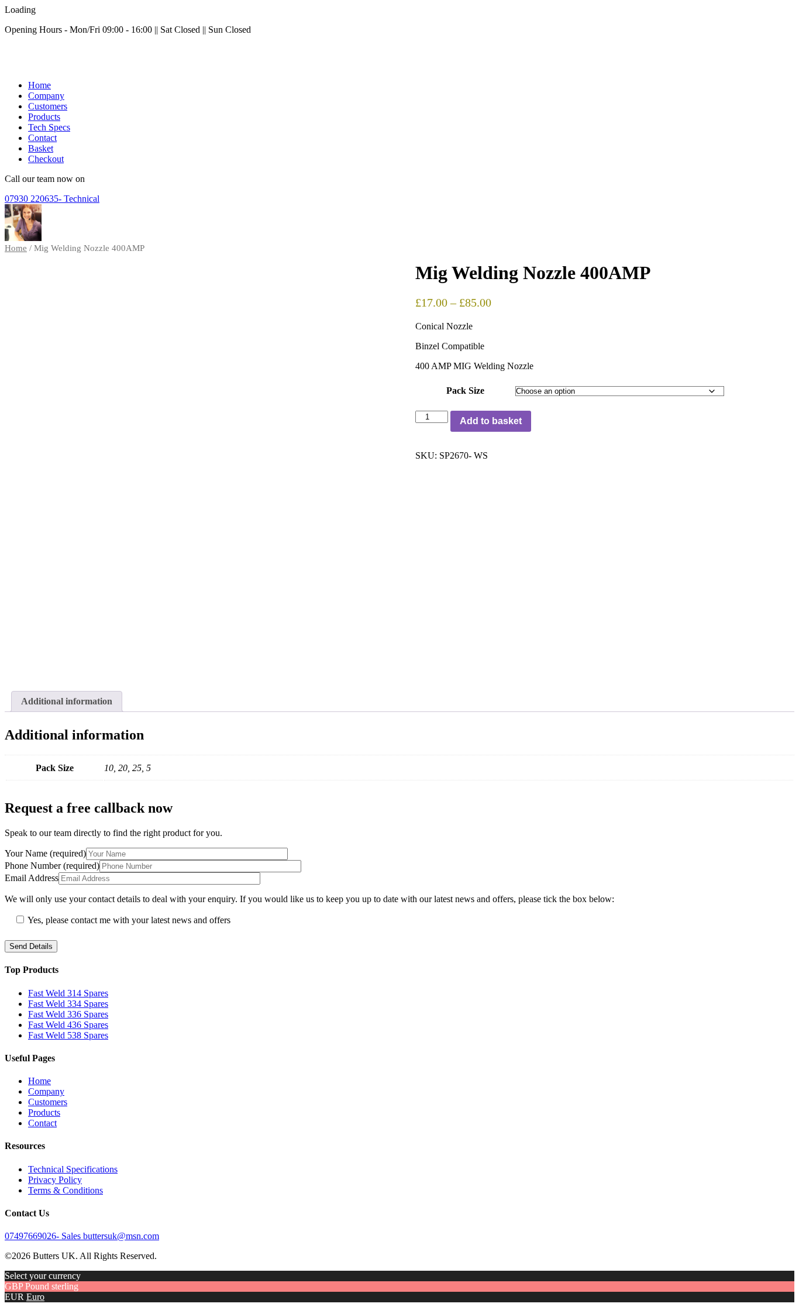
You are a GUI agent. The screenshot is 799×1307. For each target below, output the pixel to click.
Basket (40, 148)
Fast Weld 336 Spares (68, 1014)
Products (44, 117)
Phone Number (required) (52, 866)
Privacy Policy (55, 1180)
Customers (47, 106)
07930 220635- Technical (52, 199)
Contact (42, 138)
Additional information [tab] (66, 701)
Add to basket (491, 421)
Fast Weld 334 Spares (68, 1004)
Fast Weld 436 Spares (68, 1025)
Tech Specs (49, 127)
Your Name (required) (45, 853)
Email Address (31, 878)
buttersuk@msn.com (121, 1236)
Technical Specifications (73, 1169)
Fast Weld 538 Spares (68, 1035)
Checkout (46, 159)
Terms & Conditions (65, 1190)
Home (39, 85)
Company (46, 96)
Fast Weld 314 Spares (68, 993)
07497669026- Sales (44, 1236)
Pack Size (465, 390)
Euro (35, 1297)
